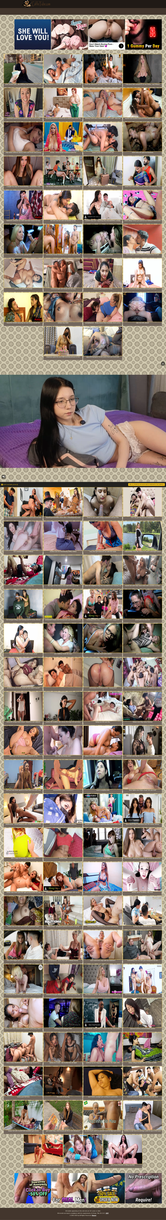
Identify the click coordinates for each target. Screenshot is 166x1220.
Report (94, 1215)
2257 (107, 1213)
